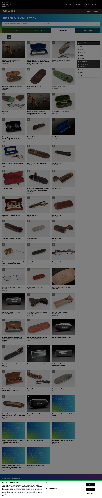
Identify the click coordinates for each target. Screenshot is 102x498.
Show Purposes (90, 493)
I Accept (90, 484)
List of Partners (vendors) (51, 488)
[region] (51, 489)
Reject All (90, 489)
